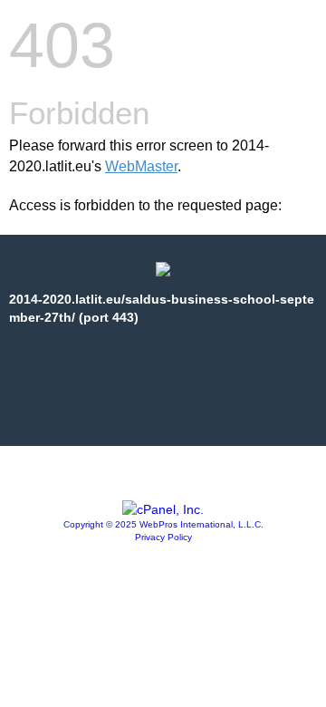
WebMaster (141, 166)
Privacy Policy (163, 537)
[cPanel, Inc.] (163, 509)
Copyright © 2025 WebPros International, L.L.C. (163, 524)
